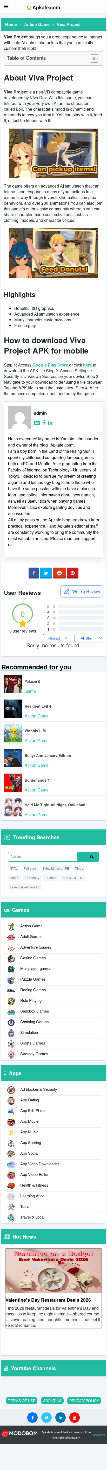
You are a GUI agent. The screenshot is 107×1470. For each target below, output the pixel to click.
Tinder (79, 868)
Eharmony (32, 877)
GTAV (13, 868)
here (87, 365)
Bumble (50, 877)
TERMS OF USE (21, 1400)
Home (11, 24)
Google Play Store (50, 365)
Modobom (98, 1435)
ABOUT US (52, 1400)
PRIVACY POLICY (84, 1400)
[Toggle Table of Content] (92, 58)
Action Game (37, 24)
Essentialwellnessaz (24, 887)
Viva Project (69, 24)
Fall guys (30, 868)
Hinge (14, 877)
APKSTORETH (73, 877)
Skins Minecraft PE (56, 868)
